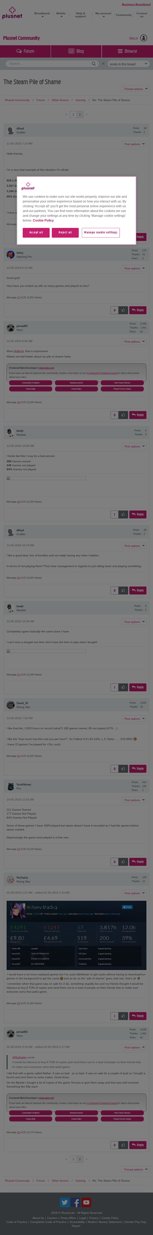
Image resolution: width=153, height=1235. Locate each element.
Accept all (36, 232)
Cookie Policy (43, 220)
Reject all (65, 232)
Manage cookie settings (101, 232)
